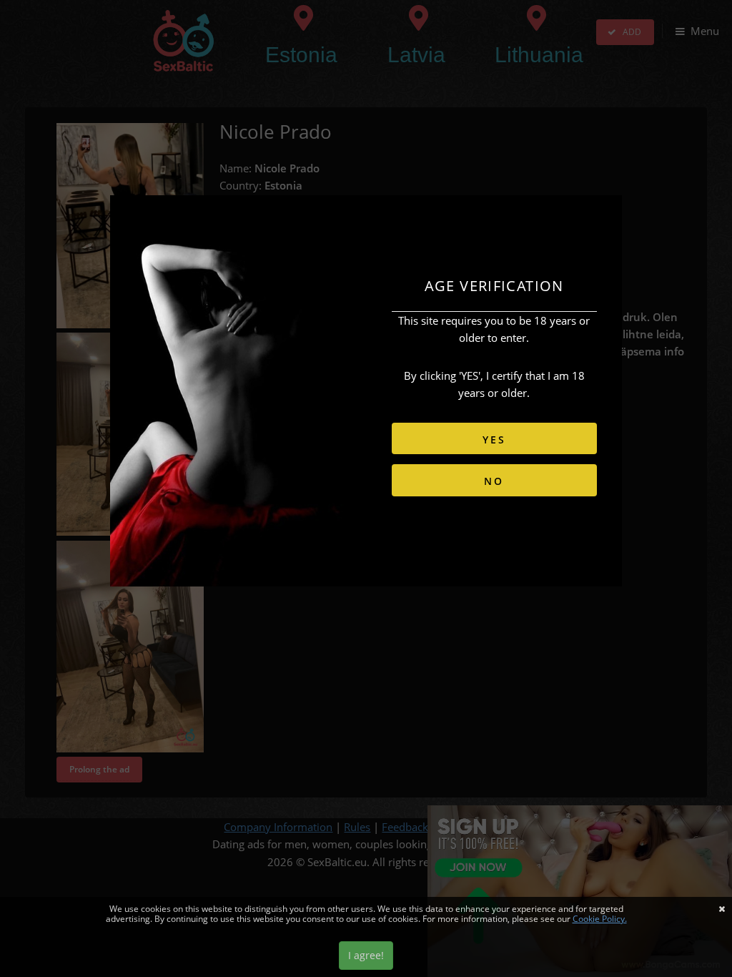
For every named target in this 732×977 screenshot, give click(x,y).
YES (494, 439)
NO (494, 481)
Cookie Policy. (600, 919)
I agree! (366, 955)
